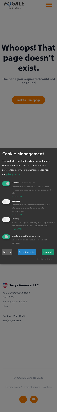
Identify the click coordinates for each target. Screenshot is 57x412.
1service (17, 196)
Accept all (47, 252)
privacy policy (13, 174)
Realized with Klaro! (45, 259)
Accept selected (27, 252)
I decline (7, 252)
